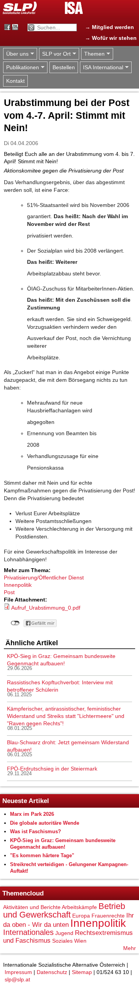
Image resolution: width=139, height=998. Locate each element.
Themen (93, 54)
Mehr (129, 948)
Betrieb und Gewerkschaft (64, 910)
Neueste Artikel (25, 801)
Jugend (64, 933)
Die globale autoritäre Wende (44, 823)
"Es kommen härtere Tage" (42, 855)
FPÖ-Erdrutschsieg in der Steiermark (52, 769)
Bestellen (64, 67)
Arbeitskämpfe (79, 907)
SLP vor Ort (55, 54)
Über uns (16, 54)
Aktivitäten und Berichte (32, 907)
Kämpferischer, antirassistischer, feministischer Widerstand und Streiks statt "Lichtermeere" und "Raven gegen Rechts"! (65, 716)
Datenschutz (52, 972)
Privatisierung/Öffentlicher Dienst (44, 577)
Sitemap (82, 972)
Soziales (62, 941)
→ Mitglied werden (109, 27)
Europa (81, 916)
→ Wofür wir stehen (111, 38)
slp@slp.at (17, 979)
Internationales (28, 932)
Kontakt (15, 81)
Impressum (18, 972)
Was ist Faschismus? (35, 831)
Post (9, 592)
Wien (80, 941)
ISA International (101, 67)
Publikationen (21, 67)
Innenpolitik (18, 585)
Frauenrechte (108, 916)
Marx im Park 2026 (32, 814)
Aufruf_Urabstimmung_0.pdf (45, 608)
